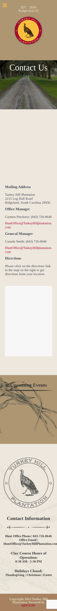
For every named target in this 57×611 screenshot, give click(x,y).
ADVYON (28, 605)
